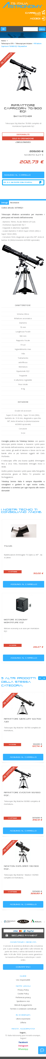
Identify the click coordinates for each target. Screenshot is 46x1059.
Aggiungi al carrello (23, 584)
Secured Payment (24, 935)
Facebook (23, 1042)
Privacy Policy (23, 990)
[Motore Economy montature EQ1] (24, 605)
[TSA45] (24, 531)
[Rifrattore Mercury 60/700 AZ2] (23, 704)
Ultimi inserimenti (23, 1019)
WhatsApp (23, 1049)
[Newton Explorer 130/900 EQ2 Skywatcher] (23, 851)
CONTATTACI (23, 967)
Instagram (23, 1045)
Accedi (35, 18)
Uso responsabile (23, 980)
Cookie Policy (23, 993)
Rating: (13, 22)
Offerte (23, 1022)
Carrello (32, 13)
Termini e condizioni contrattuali (23, 1009)
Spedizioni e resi (23, 1001)
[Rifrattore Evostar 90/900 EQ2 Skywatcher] (23, 777)
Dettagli (4, 202)
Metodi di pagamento (23, 1005)
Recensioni (14, 202)
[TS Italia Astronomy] (22, 7)
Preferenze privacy (23, 997)
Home (3, 41)
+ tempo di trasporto (23, 142)
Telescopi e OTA (7, 43)
